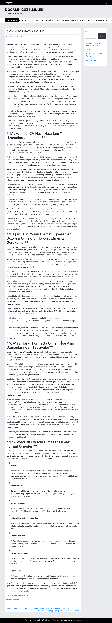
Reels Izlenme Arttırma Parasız (95, 54)
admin (25, 36)
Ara (86, 31)
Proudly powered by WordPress (38, 620)
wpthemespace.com (78, 620)
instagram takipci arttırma (17, 595)
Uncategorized (13, 600)
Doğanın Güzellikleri (24, 10)
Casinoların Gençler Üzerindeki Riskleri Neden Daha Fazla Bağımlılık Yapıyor (37, 608)
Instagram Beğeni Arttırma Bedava (93, 44)
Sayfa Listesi (91, 60)
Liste (88, 49)
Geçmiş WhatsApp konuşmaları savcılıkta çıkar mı (58, 611)
